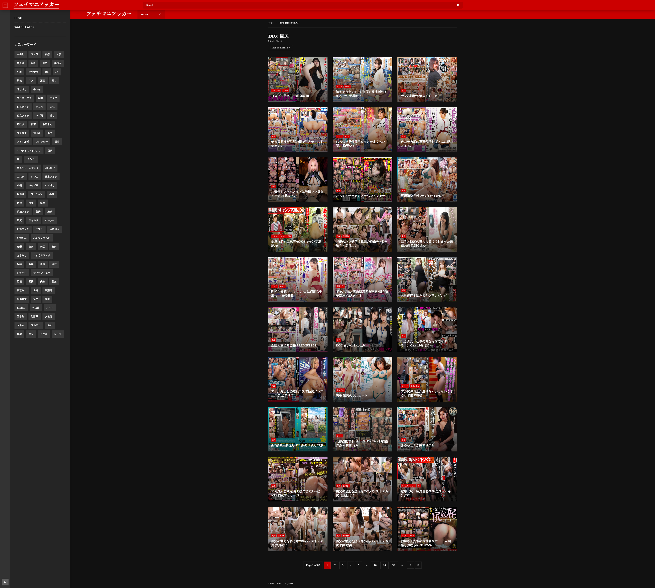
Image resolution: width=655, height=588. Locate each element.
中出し (20, 54)
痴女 (273, 186)
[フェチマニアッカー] (36, 5)
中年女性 (33, 72)
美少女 (57, 63)
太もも (20, 325)
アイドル (340, 390)
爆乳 (57, 141)
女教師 (48, 316)
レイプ (57, 334)
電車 (47, 299)
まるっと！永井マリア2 (417, 445)
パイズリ (33, 185)
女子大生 (22, 133)
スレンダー (42, 141)
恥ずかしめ (415, 386)
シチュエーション (279, 236)
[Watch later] (5, 582)
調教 (19, 80)
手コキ (37, 89)
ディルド (33, 220)
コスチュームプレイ (28, 168)
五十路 (20, 316)
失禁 (42, 281)
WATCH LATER (24, 27)
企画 (273, 136)
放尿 (19, 203)
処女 (49, 325)
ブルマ (282, 286)
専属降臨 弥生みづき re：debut (422, 195)
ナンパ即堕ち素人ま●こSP (419, 96)
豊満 (49, 211)
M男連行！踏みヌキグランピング (424, 295)
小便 (19, 185)
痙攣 (19, 246)
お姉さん (47, 124)
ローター (50, 220)
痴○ (289, 236)
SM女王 (21, 308)
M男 (403, 290)
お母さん (22, 238)
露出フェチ (51, 176)
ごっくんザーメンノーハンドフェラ (360, 195)
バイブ (53, 98)
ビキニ (43, 334)
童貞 (31, 246)
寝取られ (22, 290)
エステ (20, 176)
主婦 (35, 290)
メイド (49, 308)
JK (56, 72)
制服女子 (340, 286)
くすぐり (405, 386)
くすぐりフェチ (41, 255)
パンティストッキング (29, 150)
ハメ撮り (50, 185)
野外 (54, 246)
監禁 (54, 281)
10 (375, 565)
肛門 (45, 63)
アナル (339, 136)
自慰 (47, 54)
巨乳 (33, 63)
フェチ (285, 90)
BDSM (20, 194)
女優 (403, 236)
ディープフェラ (41, 273)
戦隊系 (34, 316)
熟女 (403, 136)
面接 (31, 281)
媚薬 (19, 334)
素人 (403, 90)
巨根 (19, 281)
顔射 (54, 264)
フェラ (34, 54)
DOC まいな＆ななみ (350, 345)
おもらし (22, 255)
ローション (37, 194)
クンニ (34, 176)
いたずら (22, 273)
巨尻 (19, 220)
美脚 (38, 211)
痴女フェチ (23, 115)
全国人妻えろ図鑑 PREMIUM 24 (293, 345)
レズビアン (23, 107)
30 (393, 565)
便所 (50, 150)
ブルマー (36, 325)
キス (31, 80)
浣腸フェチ (23, 211)
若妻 (31, 264)
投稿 (19, 264)
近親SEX (54, 229)
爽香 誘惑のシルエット (352, 395)
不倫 (51, 194)
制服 (40, 98)
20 (384, 565)
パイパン (31, 159)
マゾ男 (39, 115)
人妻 (59, 54)
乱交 (35, 299)
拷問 (31, 203)
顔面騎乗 (22, 299)
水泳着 (37, 133)
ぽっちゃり (276, 90)
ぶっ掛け (50, 168)
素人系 (20, 63)
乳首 (19, 72)
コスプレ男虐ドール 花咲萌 (290, 96)
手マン (39, 229)
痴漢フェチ (23, 229)
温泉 (42, 203)
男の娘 (35, 308)
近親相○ (347, 86)
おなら (404, 536)
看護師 (48, 290)
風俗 (42, 264)
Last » (418, 565)
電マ (54, 80)
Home (18, 18)
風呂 (49, 133)
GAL (52, 107)
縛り (52, 115)
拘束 (33, 124)
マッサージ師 (24, 98)
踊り (31, 334)
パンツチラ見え (41, 238)
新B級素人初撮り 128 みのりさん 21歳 (297, 445)
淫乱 (42, 80)
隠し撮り (22, 89)
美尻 (42, 246)
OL (46, 72)
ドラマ (339, 86)
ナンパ (39, 107)
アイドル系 (23, 141)
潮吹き (20, 124)
